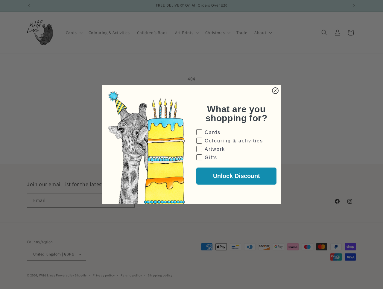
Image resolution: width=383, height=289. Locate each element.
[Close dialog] (275, 91)
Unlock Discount (236, 176)
